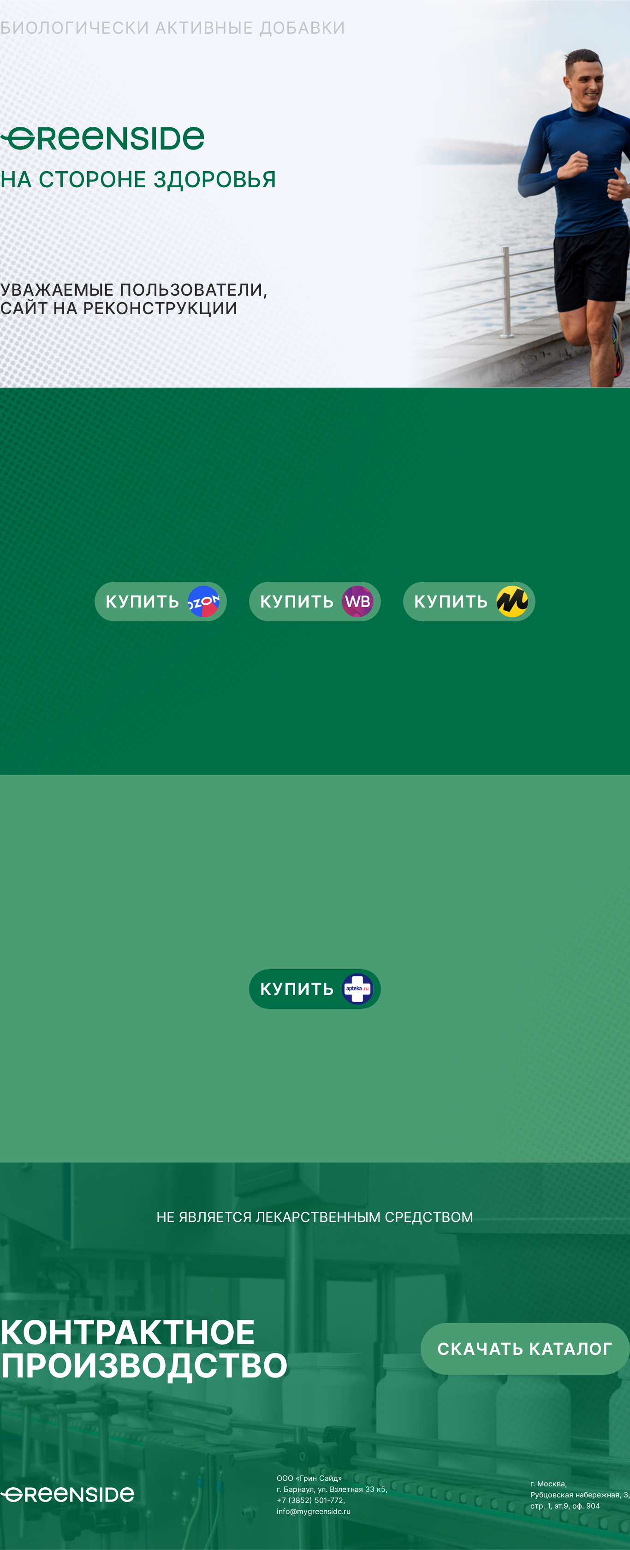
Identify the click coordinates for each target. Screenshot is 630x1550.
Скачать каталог (525, 1349)
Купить (143, 601)
